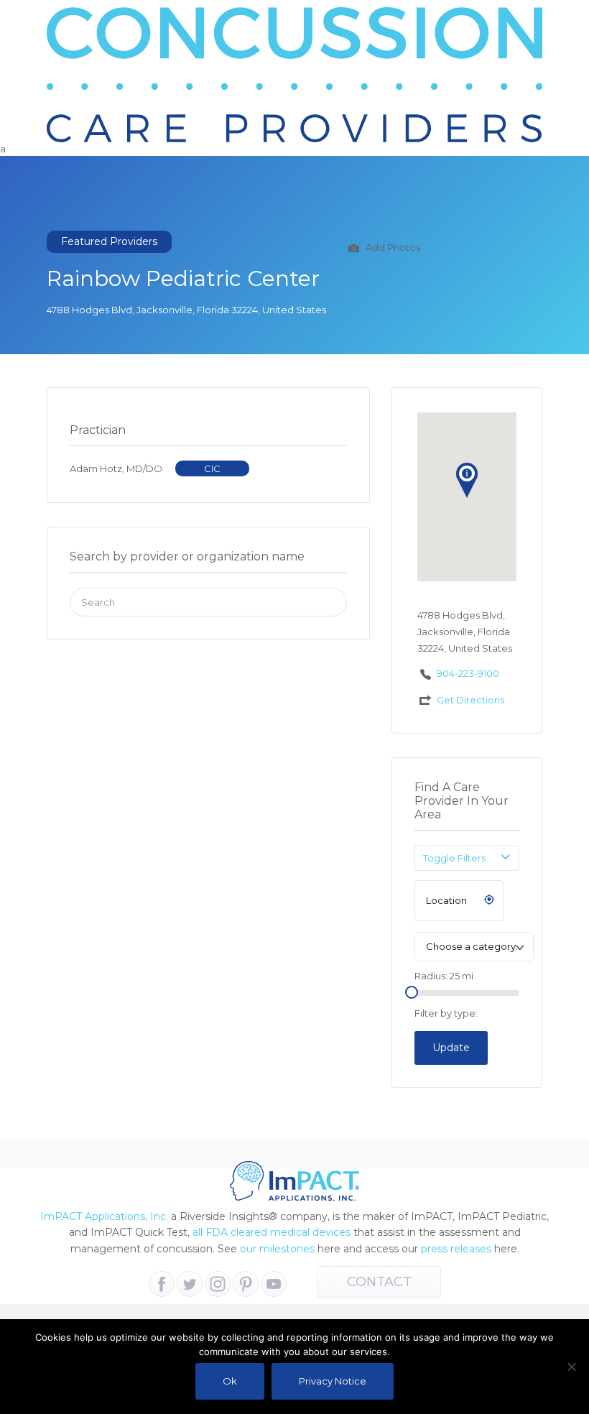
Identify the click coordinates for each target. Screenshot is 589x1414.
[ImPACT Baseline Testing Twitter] (190, 1284)
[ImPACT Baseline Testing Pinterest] (246, 1284)
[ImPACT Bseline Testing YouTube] (274, 1284)
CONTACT (379, 1282)
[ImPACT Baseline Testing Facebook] (162, 1284)
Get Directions (470, 700)
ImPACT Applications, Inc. (104, 1216)
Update (451, 1047)
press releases (456, 1248)
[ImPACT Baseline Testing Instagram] (218, 1284)
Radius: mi (443, 975)
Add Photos (391, 247)
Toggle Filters (454, 858)
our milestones (278, 1248)
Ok (230, 1381)
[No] (571, 1366)
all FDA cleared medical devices (272, 1232)
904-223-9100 (468, 673)
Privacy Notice (332, 1381)
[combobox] (474, 946)
